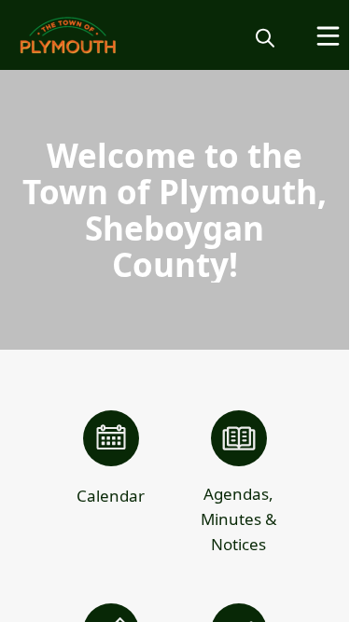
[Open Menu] (328, 36)
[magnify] (265, 37)
